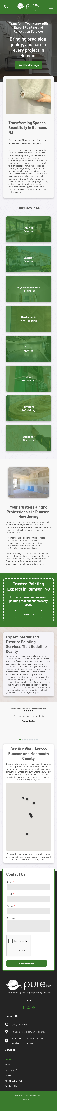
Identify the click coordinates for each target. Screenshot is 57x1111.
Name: (9, 882)
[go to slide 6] (32, 739)
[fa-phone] (6, 8)
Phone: (9, 906)
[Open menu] (51, 6)
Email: (9, 894)
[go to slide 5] (29, 739)
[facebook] (23, 1007)
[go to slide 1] (20, 739)
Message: (10, 918)
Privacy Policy (27, 1099)
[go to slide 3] (25, 739)
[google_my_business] (33, 1007)
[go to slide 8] (37, 739)
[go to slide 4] (27, 739)
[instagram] (28, 1007)
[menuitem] (28, 1059)
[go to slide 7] (34, 739)
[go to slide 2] (22, 739)
